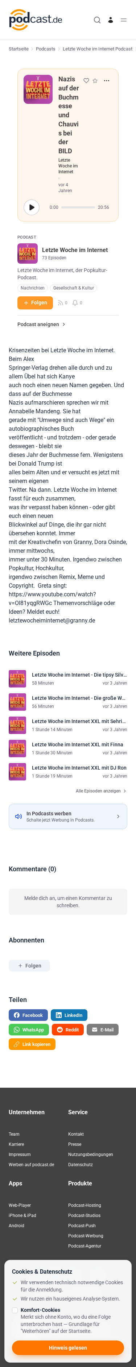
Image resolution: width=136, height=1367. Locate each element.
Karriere (16, 1144)
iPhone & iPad (22, 1215)
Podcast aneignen (38, 324)
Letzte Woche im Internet (68, 166)
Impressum (20, 1154)
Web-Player (20, 1205)
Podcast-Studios (84, 1215)
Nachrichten (33, 288)
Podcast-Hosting (84, 1205)
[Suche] (97, 20)
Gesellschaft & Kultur (73, 288)
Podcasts (45, 49)
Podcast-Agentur (84, 1246)
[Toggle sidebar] (123, 20)
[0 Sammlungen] (95, 81)
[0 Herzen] (86, 81)
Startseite (19, 49)
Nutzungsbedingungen (90, 1154)
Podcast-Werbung (85, 1235)
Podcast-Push (82, 1225)
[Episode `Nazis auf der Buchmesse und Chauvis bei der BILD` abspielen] (32, 207)
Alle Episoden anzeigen (98, 791)
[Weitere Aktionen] (106, 80)
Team (14, 1134)
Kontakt (76, 1134)
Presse (74, 1144)
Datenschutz (80, 1164)
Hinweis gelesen (68, 1348)
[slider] (78, 207)
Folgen (39, 302)
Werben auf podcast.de (31, 1164)
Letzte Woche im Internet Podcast (97, 49)
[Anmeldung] (110, 20)
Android (16, 1225)
